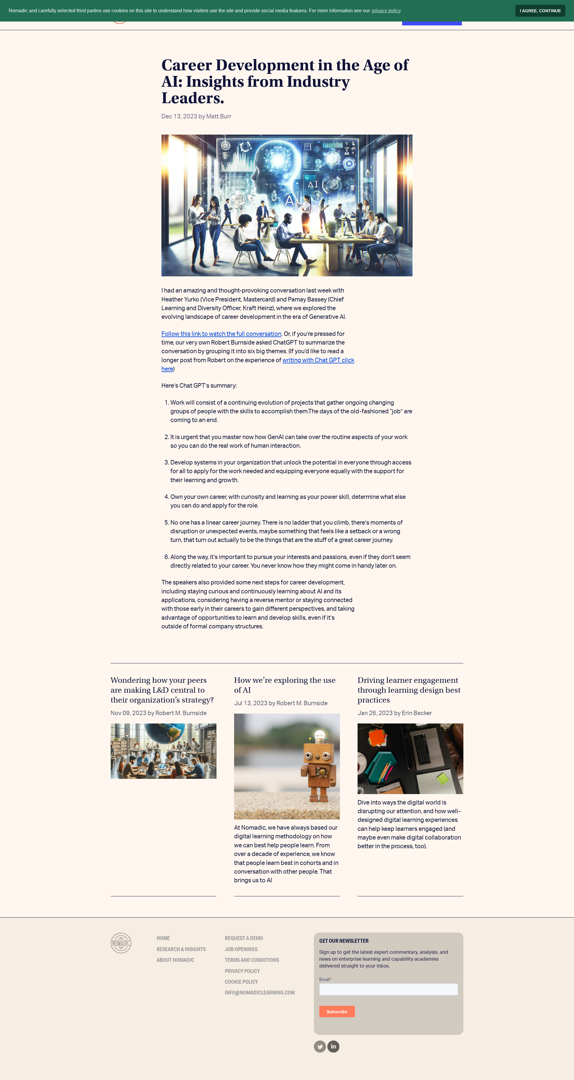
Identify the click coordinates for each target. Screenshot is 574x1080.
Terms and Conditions (252, 959)
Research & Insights (181, 949)
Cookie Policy (241, 981)
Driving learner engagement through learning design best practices (409, 690)
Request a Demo (244, 938)
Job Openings (241, 949)
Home (163, 938)
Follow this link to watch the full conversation (221, 334)
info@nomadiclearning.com (260, 992)
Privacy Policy (242, 971)
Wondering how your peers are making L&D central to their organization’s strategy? (162, 690)
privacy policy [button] (386, 10)
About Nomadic (175, 959)
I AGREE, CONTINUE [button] (540, 10)
